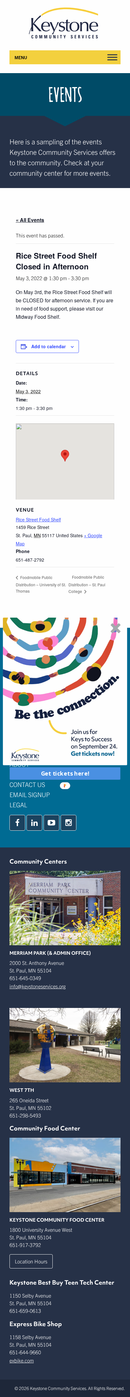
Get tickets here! (65, 773)
